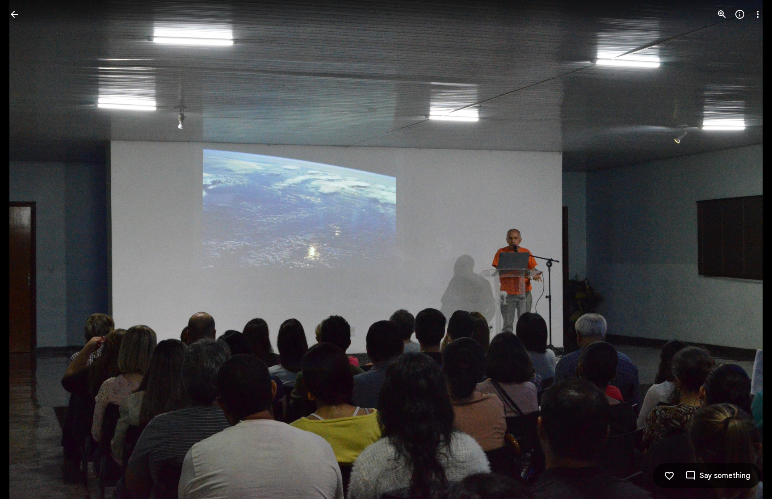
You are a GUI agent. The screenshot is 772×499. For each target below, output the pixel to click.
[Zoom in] (722, 14)
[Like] (669, 475)
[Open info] (740, 14)
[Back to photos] (14, 14)
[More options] (758, 14)
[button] (25, 249)
